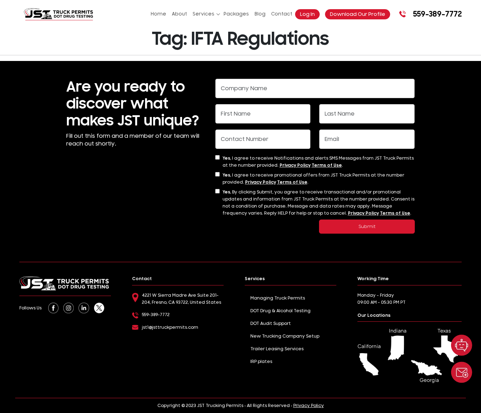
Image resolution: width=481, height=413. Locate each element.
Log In (307, 14)
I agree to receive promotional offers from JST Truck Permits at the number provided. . (313, 179)
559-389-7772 (437, 14)
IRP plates (261, 361)
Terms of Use (327, 165)
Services (203, 14)
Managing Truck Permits (277, 298)
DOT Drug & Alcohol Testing (280, 310)
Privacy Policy (295, 165)
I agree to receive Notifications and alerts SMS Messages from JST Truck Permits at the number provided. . (318, 162)
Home (158, 14)
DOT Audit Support (270, 323)
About (179, 14)
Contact (281, 14)
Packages (236, 14)
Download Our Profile (357, 14)
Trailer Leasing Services (277, 348)
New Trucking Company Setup (284, 336)
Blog (260, 14)
